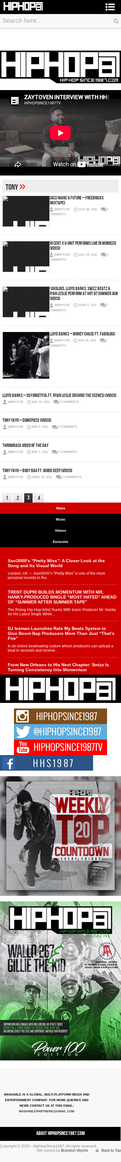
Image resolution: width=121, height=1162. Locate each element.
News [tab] (60, 508)
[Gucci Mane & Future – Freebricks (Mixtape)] (25, 211)
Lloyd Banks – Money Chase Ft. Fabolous (82, 334)
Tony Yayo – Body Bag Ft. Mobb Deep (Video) (37, 471)
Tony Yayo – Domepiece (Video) (26, 420)
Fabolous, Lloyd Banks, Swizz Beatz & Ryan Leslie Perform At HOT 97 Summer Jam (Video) (83, 294)
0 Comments (69, 401)
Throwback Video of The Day (25, 446)
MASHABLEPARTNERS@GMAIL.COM (46, 1111)
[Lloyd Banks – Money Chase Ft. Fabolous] (25, 355)
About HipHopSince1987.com (60, 1133)
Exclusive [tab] (60, 542)
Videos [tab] (60, 530)
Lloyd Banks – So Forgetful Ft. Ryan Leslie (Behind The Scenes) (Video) (59, 396)
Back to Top (111, 1150)
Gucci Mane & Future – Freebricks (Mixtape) (76, 200)
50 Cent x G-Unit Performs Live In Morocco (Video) (82, 245)
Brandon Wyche (74, 1150)
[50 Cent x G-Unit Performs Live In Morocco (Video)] (25, 256)
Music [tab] (60, 519)
